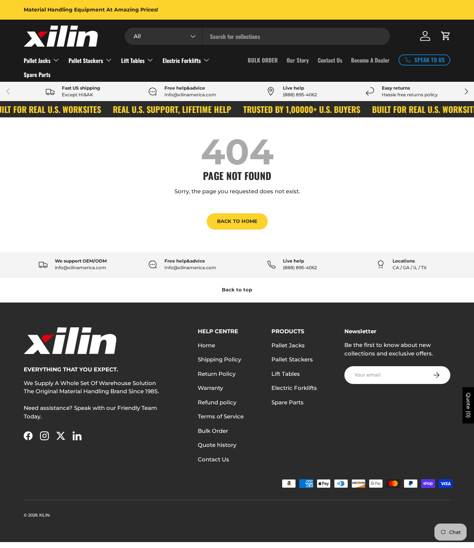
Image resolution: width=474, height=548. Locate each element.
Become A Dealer (370, 60)
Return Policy (217, 373)
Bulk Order (213, 430)
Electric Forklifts (182, 60)
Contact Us (330, 60)
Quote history (217, 444)
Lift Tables (132, 60)
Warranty (210, 387)
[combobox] (257, 36)
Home (206, 345)
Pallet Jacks (37, 60)
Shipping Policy (219, 359)
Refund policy (217, 402)
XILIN (44, 515)
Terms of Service (221, 416)
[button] (446, 36)
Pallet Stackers (86, 60)
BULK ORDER (263, 60)
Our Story (298, 60)
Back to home (237, 221)
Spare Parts (37, 74)
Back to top (237, 290)
